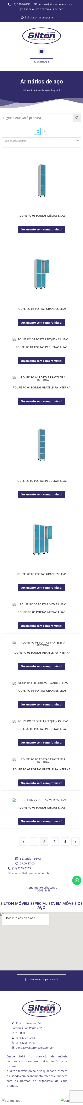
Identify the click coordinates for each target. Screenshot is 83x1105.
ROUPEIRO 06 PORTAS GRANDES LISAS (42, 574)
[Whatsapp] (76, 880)
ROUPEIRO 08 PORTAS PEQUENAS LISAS (41, 729)
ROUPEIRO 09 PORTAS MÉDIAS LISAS (41, 807)
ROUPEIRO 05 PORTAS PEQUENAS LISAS (41, 481)
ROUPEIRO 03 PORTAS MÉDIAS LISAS (41, 215)
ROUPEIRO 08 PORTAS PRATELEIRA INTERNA (41, 769)
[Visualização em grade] (37, 131)
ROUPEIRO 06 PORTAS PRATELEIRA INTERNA (41, 652)
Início (26, 90)
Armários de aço (40, 90)
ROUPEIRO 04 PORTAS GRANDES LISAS (42, 309)
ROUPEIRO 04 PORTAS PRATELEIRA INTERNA (41, 387)
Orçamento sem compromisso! (41, 229)
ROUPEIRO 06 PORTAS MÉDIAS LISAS (41, 612)
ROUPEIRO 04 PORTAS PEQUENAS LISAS (41, 347)
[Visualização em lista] (45, 131)
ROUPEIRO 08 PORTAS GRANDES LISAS (42, 690)
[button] (41, 51)
